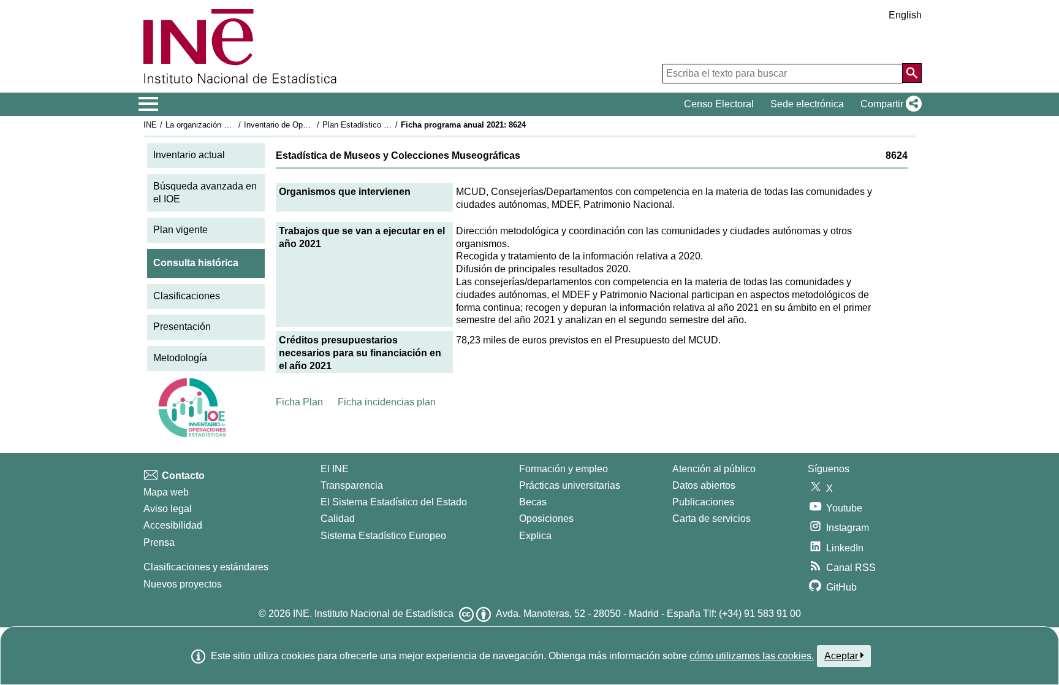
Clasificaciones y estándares (205, 567)
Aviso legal (167, 508)
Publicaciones (703, 502)
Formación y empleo (563, 469)
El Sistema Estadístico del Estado (394, 502)
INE (150, 124)
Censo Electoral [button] (719, 104)
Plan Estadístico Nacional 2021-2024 (388, 124)
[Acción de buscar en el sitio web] (912, 73)
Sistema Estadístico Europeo (383, 535)
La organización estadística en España (234, 124)
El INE (335, 469)
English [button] (905, 15)
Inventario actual (189, 155)
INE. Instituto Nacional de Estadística (373, 613)
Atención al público (714, 469)
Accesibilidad (172, 525)
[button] (889, 104)
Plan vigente (180, 229)
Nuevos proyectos (182, 584)
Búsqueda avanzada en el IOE (205, 192)
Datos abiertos (703, 485)
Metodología (180, 358)
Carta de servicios (711, 518)
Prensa (159, 542)
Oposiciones (546, 518)
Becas (533, 502)
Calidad (338, 518)
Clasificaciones (186, 296)
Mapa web (166, 492)
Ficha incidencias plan (387, 402)
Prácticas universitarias (569, 485)
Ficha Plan (299, 402)
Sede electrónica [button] (807, 104)
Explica (535, 535)
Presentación (182, 326)
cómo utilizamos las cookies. (751, 656)
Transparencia (352, 485)
